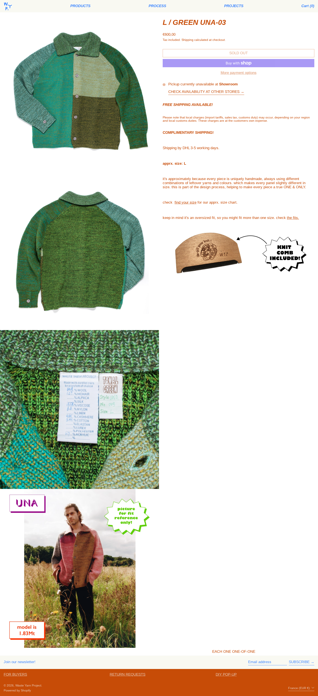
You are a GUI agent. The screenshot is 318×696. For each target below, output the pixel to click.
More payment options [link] (239, 73)
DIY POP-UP (226, 674)
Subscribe (299, 662)
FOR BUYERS (15, 674)
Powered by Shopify (17, 690)
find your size (185, 202)
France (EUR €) (299, 688)
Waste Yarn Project (28, 685)
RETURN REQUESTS (127, 674)
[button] (307, 6)
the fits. (293, 218)
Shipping (187, 40)
